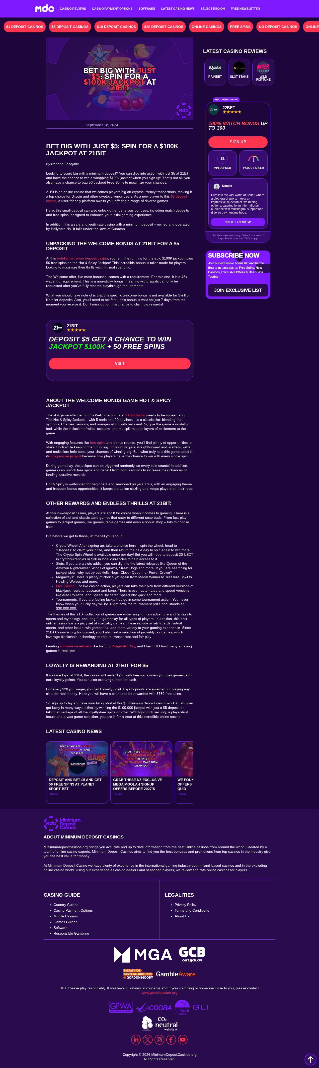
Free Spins (240, 27)
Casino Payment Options (112, 8)
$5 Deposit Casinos (70, 27)
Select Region (213, 8)
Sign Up (238, 142)
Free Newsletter (245, 8)
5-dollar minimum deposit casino (82, 258)
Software (147, 8)
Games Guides (65, 922)
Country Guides (66, 905)
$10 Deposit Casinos (116, 27)
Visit (120, 363)
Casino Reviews (73, 8)
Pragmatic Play (123, 646)
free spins (97, 443)
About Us (182, 916)
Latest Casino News (178, 8)
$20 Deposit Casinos (163, 27)
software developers (76, 646)
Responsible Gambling (71, 933)
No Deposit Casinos (278, 27)
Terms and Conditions (192, 910)
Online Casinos (207, 27)
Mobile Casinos (66, 916)
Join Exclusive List (238, 290)
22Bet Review (238, 222)
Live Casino (65, 586)
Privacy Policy (185, 905)
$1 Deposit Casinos (24, 27)
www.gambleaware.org (159, 993)
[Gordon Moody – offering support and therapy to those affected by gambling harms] (138, 974)
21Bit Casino (135, 415)
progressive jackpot (66, 456)
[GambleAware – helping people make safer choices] (176, 974)
